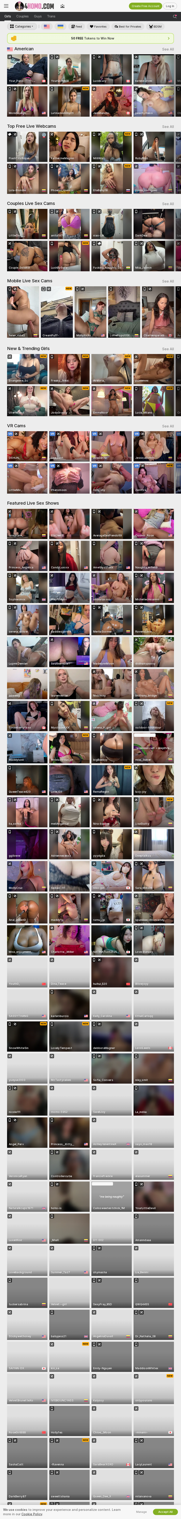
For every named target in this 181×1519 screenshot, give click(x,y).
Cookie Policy (31, 1514)
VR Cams (16, 425)
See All (168, 49)
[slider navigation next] (172, 85)
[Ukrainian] (60, 26)
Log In (170, 6)
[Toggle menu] (6, 6)
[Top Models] (62, 6)
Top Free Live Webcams (31, 126)
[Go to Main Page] (34, 6)
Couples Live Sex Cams (31, 203)
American (24, 48)
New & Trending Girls (28, 348)
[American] (47, 26)
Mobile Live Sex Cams (29, 280)
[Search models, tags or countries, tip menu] (175, 16)
